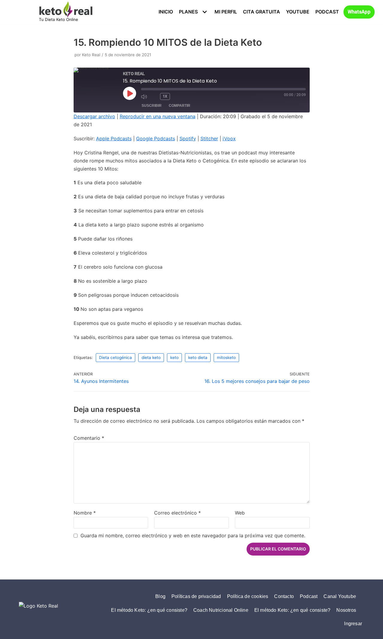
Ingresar (353, 623)
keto (174, 357)
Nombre (85, 513)
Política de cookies (247, 596)
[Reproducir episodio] (129, 93)
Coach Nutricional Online (220, 610)
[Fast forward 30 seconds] (176, 97)
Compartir (179, 106)
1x (165, 96)
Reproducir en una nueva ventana (157, 116)
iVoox (229, 139)
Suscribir (152, 106)
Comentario (89, 438)
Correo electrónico (177, 513)
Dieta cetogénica (115, 357)
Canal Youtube (339, 596)
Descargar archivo (94, 116)
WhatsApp (359, 12)
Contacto (284, 596)
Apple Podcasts (114, 139)
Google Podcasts (155, 139)
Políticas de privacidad (196, 596)
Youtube (297, 12)
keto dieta (197, 357)
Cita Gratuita (261, 12)
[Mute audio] (144, 96)
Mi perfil (226, 12)
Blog (160, 596)
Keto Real (91, 54)
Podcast (327, 12)
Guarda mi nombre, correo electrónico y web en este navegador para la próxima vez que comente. (192, 535)
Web (240, 513)
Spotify (188, 139)
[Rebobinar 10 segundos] (154, 97)
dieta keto (151, 357)
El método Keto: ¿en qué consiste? (149, 610)
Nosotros (346, 610)
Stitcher (209, 139)
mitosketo (226, 357)
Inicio (166, 12)
